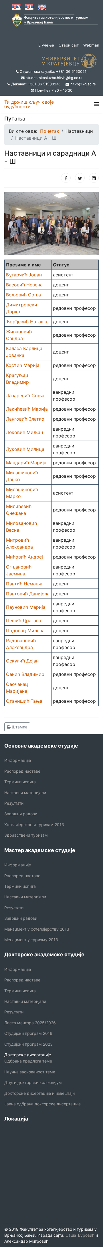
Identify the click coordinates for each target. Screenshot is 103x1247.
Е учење (46, 45)
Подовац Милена (25, 630)
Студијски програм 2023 (28, 1044)
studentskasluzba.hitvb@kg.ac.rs (54, 78)
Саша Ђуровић (79, 1235)
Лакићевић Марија (27, 409)
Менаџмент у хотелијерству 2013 (36, 929)
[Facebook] (66, 178)
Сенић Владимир (25, 674)
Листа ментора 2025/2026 (30, 1022)
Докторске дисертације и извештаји (39, 1093)
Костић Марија (22, 365)
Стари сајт (69, 45)
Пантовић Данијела (27, 594)
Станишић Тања (24, 701)
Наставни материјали (25, 792)
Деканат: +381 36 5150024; (35, 84)
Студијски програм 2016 (28, 1033)
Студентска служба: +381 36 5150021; (54, 71)
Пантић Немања (24, 584)
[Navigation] (96, 104)
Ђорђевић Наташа (26, 321)
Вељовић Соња (23, 295)
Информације (17, 760)
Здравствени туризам (26, 835)
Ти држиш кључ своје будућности (29, 104)
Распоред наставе (22, 771)
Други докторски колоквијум (33, 1082)
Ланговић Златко (25, 419)
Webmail (91, 45)
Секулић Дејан (22, 661)
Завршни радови (20, 813)
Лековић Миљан (24, 432)
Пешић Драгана (23, 620)
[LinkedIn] (94, 178)
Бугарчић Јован (24, 275)
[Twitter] (80, 178)
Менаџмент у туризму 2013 (31, 939)
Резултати (13, 803)
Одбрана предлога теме (28, 1061)
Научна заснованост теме (29, 1071)
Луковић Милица (25, 449)
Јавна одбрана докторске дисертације (42, 1103)
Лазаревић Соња (25, 395)
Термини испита (20, 781)
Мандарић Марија (26, 462)
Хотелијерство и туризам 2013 (34, 824)
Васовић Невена (24, 285)
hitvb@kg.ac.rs (83, 84)
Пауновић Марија (25, 607)
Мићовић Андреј (24, 557)
